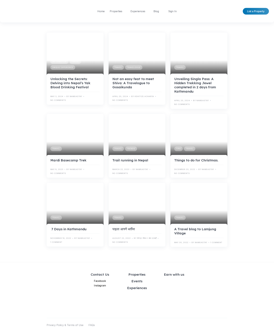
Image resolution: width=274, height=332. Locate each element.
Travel (75, 62)
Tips (178, 149)
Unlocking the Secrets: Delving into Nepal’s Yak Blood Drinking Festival (70, 83)
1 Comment (56, 242)
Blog (156, 11)
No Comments (58, 100)
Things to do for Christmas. (196, 160)
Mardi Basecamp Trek (68, 160)
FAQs (91, 325)
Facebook (100, 280)
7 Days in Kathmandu (68, 229)
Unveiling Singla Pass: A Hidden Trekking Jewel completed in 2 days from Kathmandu (195, 85)
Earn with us (174, 274)
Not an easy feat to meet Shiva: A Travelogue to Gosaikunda (133, 83)
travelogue (133, 67)
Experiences (137, 11)
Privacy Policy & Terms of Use (65, 325)
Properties (116, 11)
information (59, 62)
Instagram (100, 285)
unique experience (62, 67)
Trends (131, 149)
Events (136, 281)
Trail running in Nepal (130, 160)
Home (101, 11)
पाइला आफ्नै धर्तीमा (123, 229)
